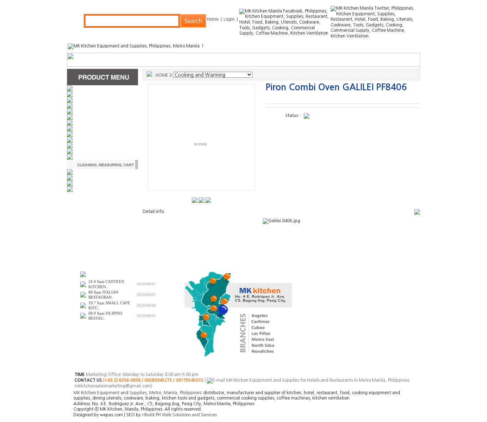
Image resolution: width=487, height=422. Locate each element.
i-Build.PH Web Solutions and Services (179, 415)
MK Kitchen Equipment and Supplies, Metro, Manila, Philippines (137, 393)
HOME (161, 75)
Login (229, 19)
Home (213, 19)
